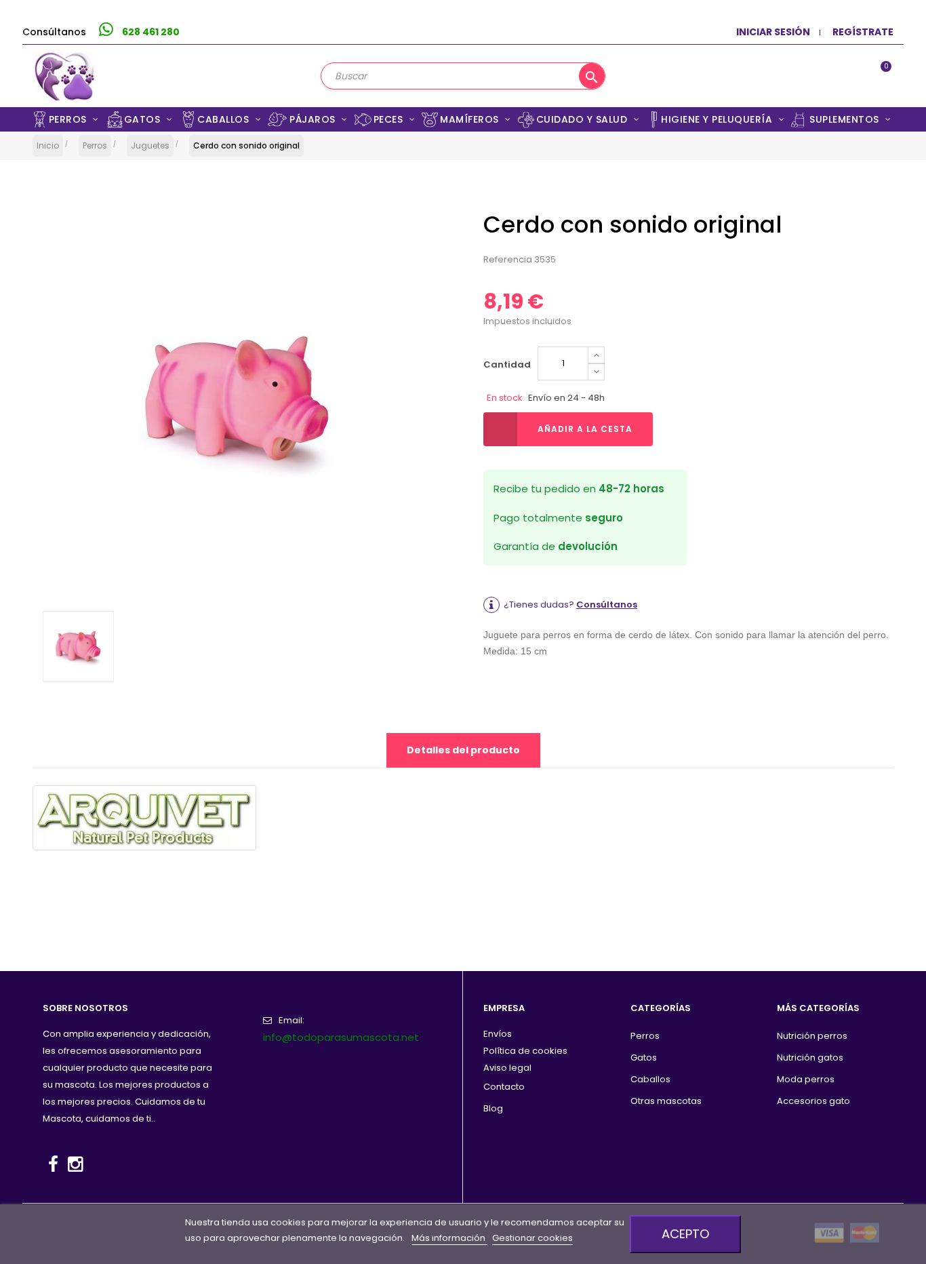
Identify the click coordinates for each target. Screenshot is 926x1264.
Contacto (504, 1086)
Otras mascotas (666, 1100)
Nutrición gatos (810, 1057)
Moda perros (805, 1079)
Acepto (685, 1233)
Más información (449, 1237)
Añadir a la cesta (585, 429)
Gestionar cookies (532, 1237)
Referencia (507, 259)
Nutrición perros (812, 1035)
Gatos (643, 1057)
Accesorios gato (813, 1100)
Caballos (650, 1079)
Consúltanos (606, 604)
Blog (493, 1108)
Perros (645, 1035)
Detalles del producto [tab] (463, 750)
